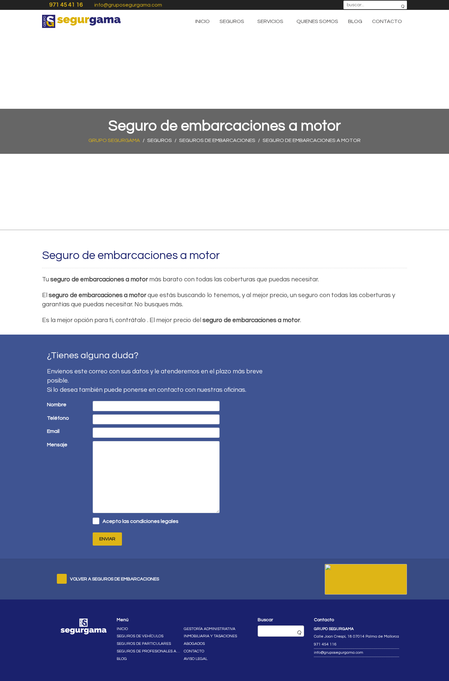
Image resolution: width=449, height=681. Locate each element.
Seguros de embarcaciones (217, 140)
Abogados (194, 644)
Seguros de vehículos (140, 636)
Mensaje (57, 444)
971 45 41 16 (66, 5)
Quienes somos (317, 21)
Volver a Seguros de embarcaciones (114, 579)
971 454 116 (325, 644)
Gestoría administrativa (209, 629)
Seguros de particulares (144, 644)
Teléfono (58, 418)
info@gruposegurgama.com (128, 5)
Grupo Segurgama (114, 140)
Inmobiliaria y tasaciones (210, 636)
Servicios (270, 21)
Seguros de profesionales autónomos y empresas (149, 651)
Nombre (56, 404)
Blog (355, 21)
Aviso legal (195, 659)
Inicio (202, 21)
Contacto (387, 21)
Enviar (107, 539)
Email (53, 431)
